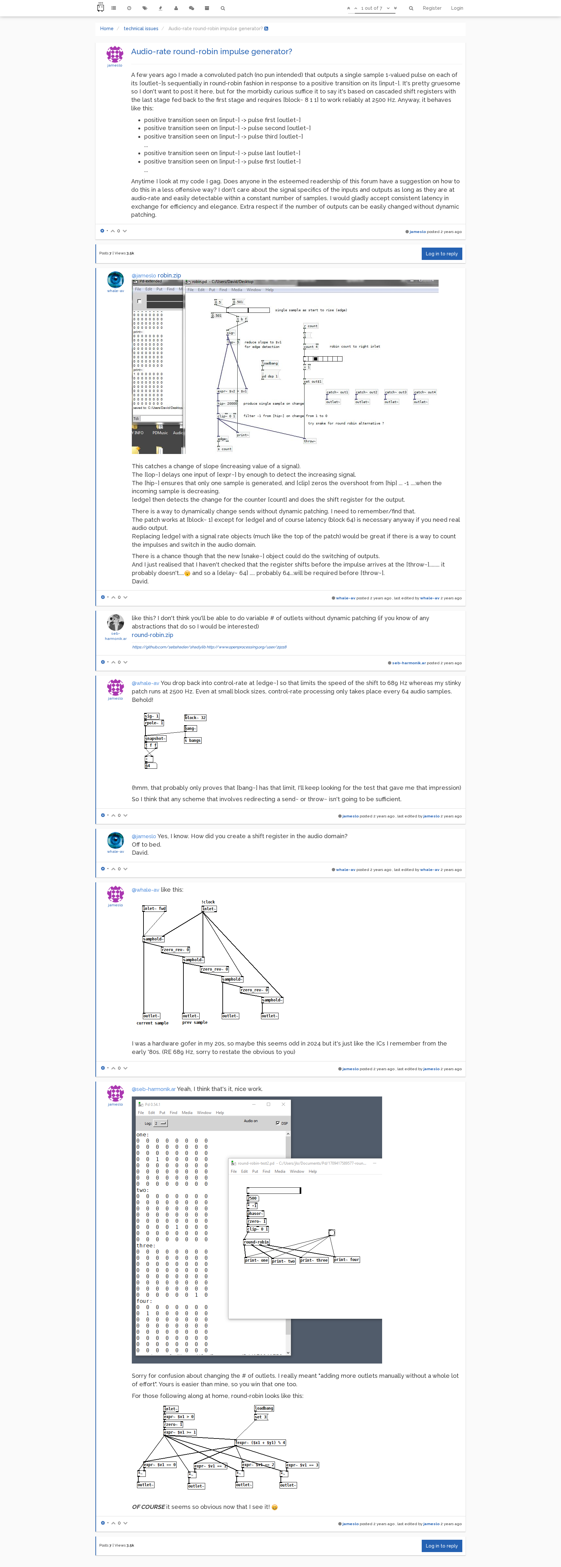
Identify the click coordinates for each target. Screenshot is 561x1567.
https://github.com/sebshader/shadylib (169, 647)
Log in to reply (442, 253)
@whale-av (145, 683)
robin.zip (169, 275)
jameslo (114, 65)
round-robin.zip (152, 634)
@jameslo (144, 276)
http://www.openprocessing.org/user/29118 (246, 647)
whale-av (115, 290)
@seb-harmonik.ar (154, 1089)
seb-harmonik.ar (409, 663)
